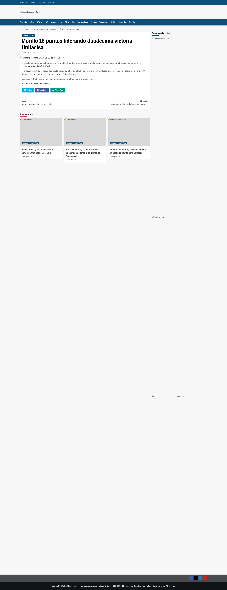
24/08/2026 (26, 156)
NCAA (39, 22)
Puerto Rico (34, 143)
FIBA (67, 22)
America (25, 35)
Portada (23, 22)
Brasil (32, 35)
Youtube (51, 2)
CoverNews (157, 586)
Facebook (23, 2)
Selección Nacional (80, 22)
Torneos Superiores (99, 22)
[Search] (205, 22)
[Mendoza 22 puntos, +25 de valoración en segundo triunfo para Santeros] (129, 132)
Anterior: (37, 102)
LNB (46, 22)
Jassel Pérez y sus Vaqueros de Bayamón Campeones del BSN (37, 151)
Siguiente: (129, 102)
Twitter (32, 2)
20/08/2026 (70, 159)
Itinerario (122, 22)
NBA (32, 22)
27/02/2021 (27, 53)
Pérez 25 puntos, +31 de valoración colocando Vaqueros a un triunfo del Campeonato (83, 153)
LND (113, 22)
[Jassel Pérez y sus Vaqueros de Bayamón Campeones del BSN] (41, 132)
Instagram (41, 2)
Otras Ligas (56, 22)
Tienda (132, 22)
